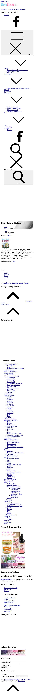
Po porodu (10, 451)
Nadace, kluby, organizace (14, 486)
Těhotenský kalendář (12, 110)
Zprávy (6, 523)
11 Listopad (10, 411)
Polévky (9, 466)
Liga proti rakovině (16, 491)
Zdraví (9, 513)
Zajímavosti (7, 516)
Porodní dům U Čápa (16, 494)
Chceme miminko (8, 373)
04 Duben (9, 401)
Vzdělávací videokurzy (10, 514)
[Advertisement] (17, 203)
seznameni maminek (9, 601)
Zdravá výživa (7, 522)
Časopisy (9, 427)
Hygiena (9, 509)
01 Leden (9, 396)
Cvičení (9, 507)
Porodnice (6, 591)
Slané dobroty (11, 473)
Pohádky (9, 127)
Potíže (8, 510)
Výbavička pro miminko (13, 436)
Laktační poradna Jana (10, 419)
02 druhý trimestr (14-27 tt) (14, 504)
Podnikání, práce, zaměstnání (11, 439)
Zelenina (9, 478)
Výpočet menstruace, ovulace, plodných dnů (18, 88)
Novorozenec (7, 589)
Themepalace (21, 681)
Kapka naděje (14, 489)
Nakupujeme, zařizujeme (10, 426)
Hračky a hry (10, 429)
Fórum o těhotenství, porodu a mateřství (17, 70)
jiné (8, 430)
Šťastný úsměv (14, 497)
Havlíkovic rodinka (12, 455)
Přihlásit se (4, 667)
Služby (6, 482)
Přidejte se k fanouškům (7, 579)
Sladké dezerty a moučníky (14, 472)
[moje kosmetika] (13, 562)
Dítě (5, 125)
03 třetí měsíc (10, 380)
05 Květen (10, 402)
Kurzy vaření (10, 367)
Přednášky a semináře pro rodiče (15, 368)
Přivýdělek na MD (12, 445)
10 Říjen (9, 410)
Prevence (6, 599)
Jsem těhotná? (7, 417)
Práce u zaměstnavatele (13, 442)
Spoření (9, 498)
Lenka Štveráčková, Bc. (9, 283)
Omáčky (9, 463)
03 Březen (10, 399)
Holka (8, 414)
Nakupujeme (7, 91)
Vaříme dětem (10, 476)
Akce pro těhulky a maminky (11, 364)
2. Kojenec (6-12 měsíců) (13, 385)
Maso (8, 460)
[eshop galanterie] (13, 568)
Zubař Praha (7, 606)
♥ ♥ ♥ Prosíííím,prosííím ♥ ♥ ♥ (12, 605)
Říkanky (27, 283)
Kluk (8, 416)
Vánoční (9, 475)
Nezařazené (7, 438)
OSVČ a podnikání (12, 441)
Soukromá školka (8, 602)
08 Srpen (9, 407)
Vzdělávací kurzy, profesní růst (15, 447)
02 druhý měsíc (11, 379)
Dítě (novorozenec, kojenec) (11, 376)
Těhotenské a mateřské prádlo (15, 435)
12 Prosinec (10, 413)
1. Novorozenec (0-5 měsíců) (14, 383)
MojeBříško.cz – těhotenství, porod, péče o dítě (13, 9)
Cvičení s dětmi (11, 483)
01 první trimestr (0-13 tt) (13, 503)
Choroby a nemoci (12, 386)
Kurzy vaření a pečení (13, 458)
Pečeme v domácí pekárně (14, 464)
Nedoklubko (14, 492)
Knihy (17, 283)
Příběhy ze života (8, 454)
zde (14, 261)
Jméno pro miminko (12, 107)
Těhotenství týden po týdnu (14, 111)
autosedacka (7, 603)
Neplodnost (10, 374)
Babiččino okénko (8, 370)
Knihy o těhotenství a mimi (14, 433)
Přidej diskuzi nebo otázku (14, 73)
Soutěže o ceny (8, 500)
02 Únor (9, 398)
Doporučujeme (8, 393)
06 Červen (10, 404)
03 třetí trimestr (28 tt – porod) (15, 506)
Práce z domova (11, 444)
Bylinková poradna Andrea (11, 371)
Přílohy (9, 469)
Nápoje (9, 461)
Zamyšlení (6, 520)
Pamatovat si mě (7, 665)
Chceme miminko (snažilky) (11, 588)
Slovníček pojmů (8, 481)
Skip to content (4, 1)
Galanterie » (7, 128)
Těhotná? (6, 90)
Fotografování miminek (13, 485)
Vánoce (9, 517)
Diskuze (6, 68)
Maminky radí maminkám (14, 108)
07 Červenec (10, 405)
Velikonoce (10, 519)
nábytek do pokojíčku (9, 598)
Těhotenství (7, 501)
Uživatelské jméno (5, 662)
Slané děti (13, 495)
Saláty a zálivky (11, 470)
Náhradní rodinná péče (13, 388)
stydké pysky (7, 608)
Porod (5, 113)
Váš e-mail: (4, 674)
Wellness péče (11, 424)
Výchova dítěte (11, 390)
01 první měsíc (11, 377)
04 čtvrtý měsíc (11, 382)
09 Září (9, 408)
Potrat (8, 512)
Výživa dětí (10, 392)
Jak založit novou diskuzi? (14, 71)
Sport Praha (7, 611)
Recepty (6, 457)
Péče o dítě (10, 389)
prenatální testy (8, 609)
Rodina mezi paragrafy (10, 479)
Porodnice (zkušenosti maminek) (15, 452)
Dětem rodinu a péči (16, 488)
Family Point (10, 365)
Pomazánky (10, 467)
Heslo (2, 663)
